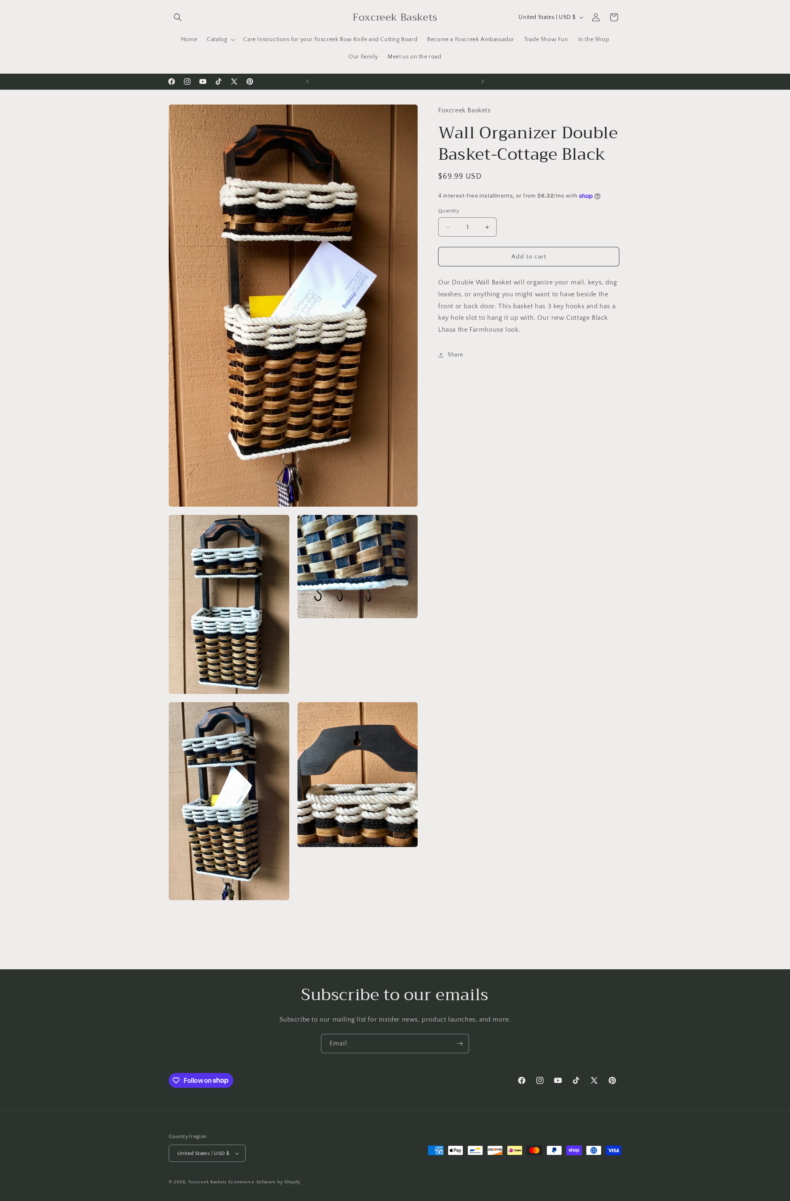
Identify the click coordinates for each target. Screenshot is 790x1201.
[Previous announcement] (307, 81)
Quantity (448, 211)
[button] (178, 17)
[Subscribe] (460, 1043)
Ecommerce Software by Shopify (264, 1182)
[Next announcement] (483, 81)
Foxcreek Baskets (207, 1182)
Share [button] (455, 355)
